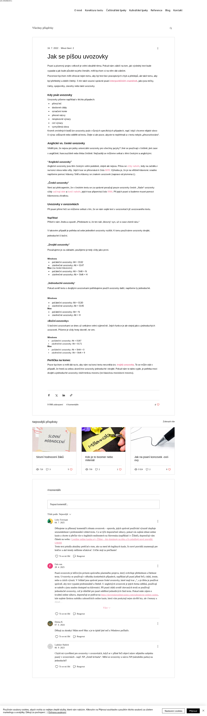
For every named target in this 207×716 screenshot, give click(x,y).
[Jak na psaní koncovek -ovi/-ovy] (153, 439)
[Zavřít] (203, 711)
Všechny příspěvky (42, 27)
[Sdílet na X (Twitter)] (56, 395)
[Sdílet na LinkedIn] (63, 395)
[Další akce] (158, 48)
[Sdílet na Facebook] (48, 395)
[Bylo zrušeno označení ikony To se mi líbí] (57, 556)
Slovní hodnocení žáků (50, 457)
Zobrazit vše (169, 421)
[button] (170, 28)
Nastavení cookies (173, 710)
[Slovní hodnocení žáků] (54, 439)
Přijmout (193, 710)
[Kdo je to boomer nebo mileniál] (103, 439)
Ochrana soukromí (57, 712)
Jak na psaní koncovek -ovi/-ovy (151, 458)
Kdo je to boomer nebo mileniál (99, 458)
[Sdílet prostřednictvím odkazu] (71, 395)
